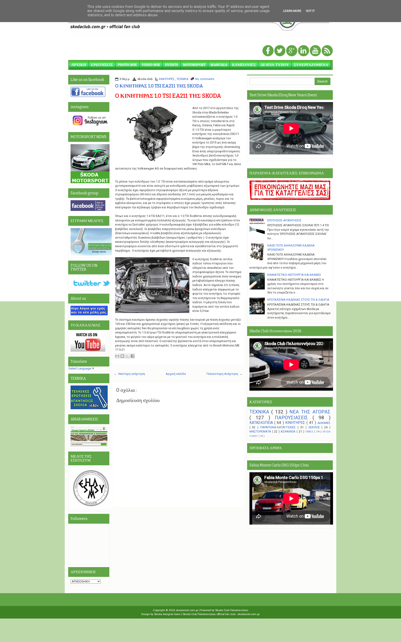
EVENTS (171, 65)
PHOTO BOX (127, 65)
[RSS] (327, 51)
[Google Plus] (292, 51)
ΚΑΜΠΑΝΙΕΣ (244, 65)
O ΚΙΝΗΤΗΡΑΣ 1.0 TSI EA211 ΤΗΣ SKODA (159, 86)
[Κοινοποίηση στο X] (127, 356)
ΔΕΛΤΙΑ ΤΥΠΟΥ (275, 65)
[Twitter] (280, 51)
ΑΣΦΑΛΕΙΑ (289, 431)
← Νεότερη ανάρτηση (129, 374)
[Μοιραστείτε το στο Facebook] (132, 356)
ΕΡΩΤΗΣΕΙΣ (102, 65)
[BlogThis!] (122, 356)
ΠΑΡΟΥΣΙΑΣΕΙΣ (294, 417)
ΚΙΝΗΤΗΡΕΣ (167, 79)
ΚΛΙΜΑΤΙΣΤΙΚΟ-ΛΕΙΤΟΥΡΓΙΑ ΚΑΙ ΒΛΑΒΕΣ (294, 274)
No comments (204, 79)
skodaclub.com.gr (187, 610)
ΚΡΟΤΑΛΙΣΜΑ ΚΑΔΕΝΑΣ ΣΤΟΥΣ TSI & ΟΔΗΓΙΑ (298, 299)
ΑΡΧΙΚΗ (78, 65)
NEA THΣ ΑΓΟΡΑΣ (309, 412)
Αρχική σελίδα (176, 374)
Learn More (292, 11)
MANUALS (218, 65)
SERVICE (315, 427)
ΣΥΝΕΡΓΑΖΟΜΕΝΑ (311, 65)
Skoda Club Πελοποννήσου (231, 610)
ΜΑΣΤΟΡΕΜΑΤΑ (260, 431)
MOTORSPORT (194, 65)
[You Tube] (316, 51)
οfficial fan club (226, 614)
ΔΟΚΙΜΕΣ (323, 423)
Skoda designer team (167, 614)
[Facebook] (268, 51)
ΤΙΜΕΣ (309, 431)
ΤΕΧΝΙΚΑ (182, 79)
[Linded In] (304, 51)
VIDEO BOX (151, 65)
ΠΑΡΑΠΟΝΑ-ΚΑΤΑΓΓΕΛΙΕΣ (279, 427)
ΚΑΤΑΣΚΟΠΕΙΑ (261, 423)
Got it (310, 11)
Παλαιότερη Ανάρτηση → (225, 374)
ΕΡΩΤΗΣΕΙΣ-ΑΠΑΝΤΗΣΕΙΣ (284, 220)
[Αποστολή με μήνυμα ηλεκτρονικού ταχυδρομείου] (117, 356)
